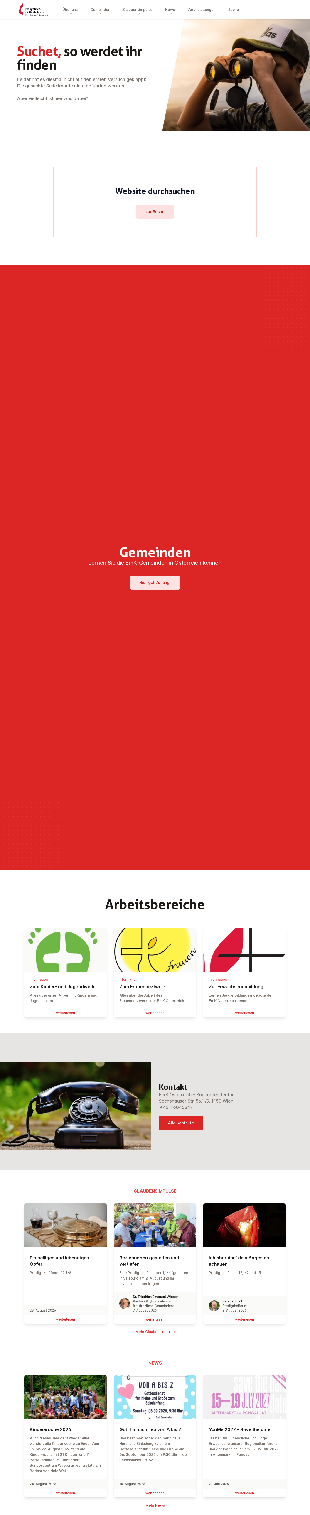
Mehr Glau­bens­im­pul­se (155, 1331)
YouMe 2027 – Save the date (240, 1429)
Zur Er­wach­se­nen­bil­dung (236, 986)
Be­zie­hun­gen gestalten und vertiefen (149, 1261)
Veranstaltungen (201, 9)
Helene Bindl (232, 1301)
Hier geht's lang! (155, 582)
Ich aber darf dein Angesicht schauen (240, 1261)
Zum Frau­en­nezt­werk (142, 986)
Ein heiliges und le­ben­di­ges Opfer (59, 1261)
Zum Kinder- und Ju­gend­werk (62, 986)
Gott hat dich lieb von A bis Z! (151, 1429)
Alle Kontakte (181, 1122)
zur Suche (155, 211)
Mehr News (155, 1505)
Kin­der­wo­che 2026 (50, 1429)
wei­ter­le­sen (65, 1013)
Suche (233, 9)
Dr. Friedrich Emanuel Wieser (155, 1297)
